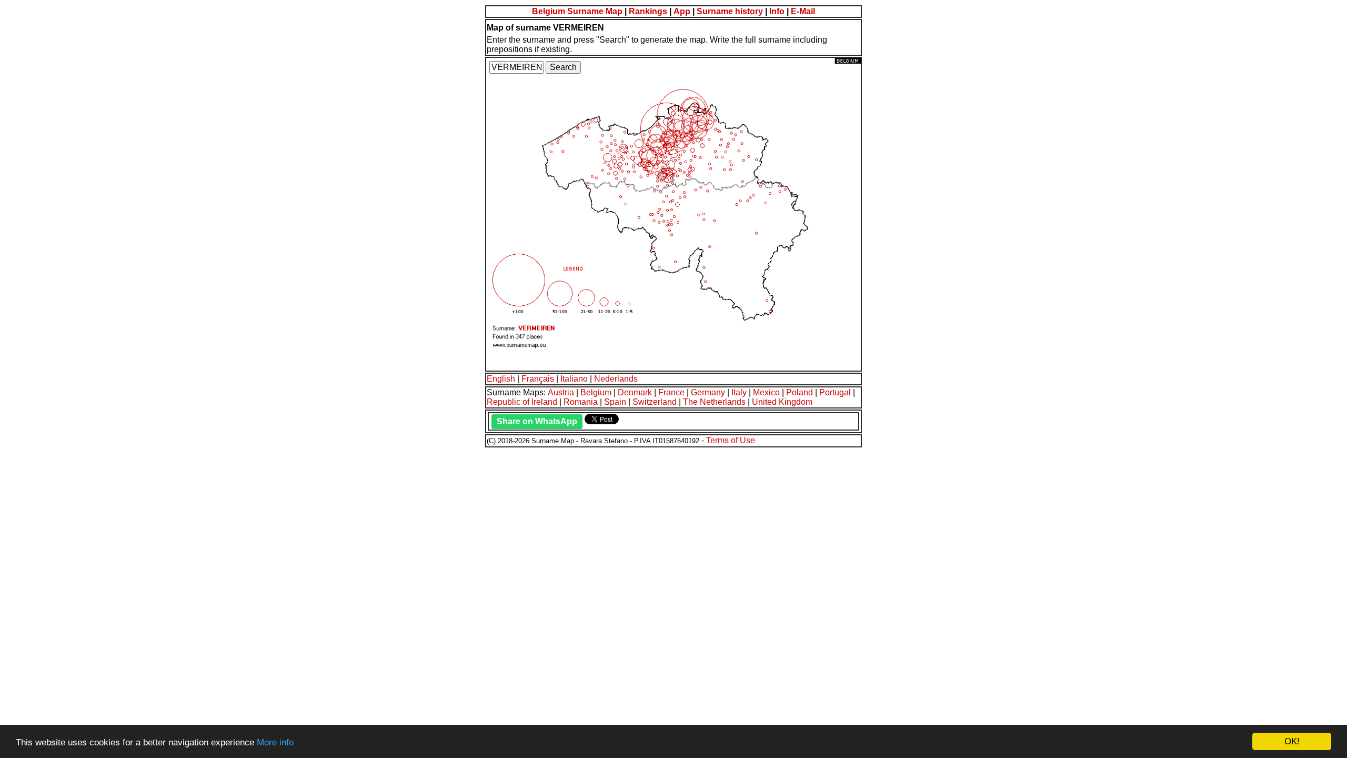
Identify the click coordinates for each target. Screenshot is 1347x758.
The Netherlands (714, 401)
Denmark (635, 392)
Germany (708, 392)
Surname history (730, 11)
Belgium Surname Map (577, 11)
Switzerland (654, 401)
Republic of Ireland (522, 401)
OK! (1292, 741)
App (682, 11)
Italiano (574, 378)
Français (537, 378)
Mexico (766, 392)
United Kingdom (782, 401)
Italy (739, 392)
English (501, 378)
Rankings (648, 11)
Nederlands (616, 378)
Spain (615, 401)
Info (777, 11)
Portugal (835, 392)
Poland (799, 392)
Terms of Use (730, 440)
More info (275, 742)
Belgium (595, 392)
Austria (561, 392)
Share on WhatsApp (537, 421)
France (671, 392)
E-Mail (803, 11)
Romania (581, 401)
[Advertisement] (320, 522)
